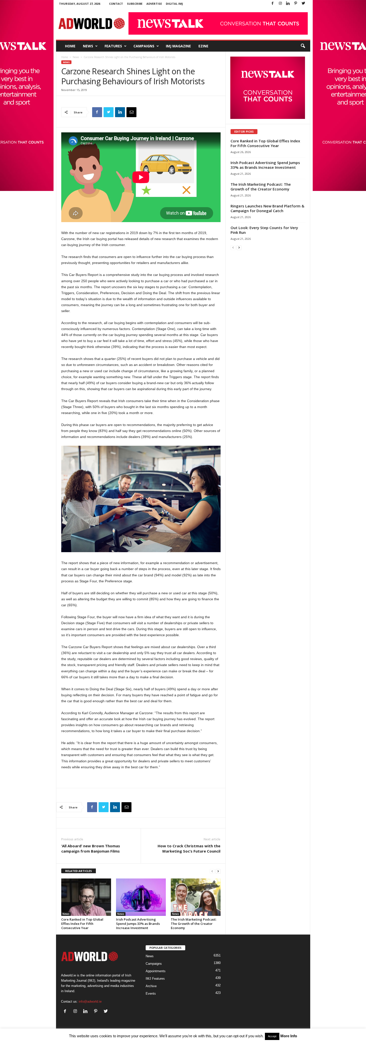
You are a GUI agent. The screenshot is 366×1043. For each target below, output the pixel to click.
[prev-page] (212, 871)
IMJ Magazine (178, 46)
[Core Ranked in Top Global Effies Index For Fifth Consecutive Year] (86, 897)
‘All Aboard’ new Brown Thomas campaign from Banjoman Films (90, 848)
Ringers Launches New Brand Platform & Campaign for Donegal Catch (267, 208)
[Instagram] (280, 3)
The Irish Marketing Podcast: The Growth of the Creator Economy (193, 923)
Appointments (156, 971)
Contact (116, 3)
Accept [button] (272, 1036)
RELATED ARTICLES (78, 871)
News (88, 46)
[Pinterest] (296, 3)
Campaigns (143, 46)
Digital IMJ (174, 3)
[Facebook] (273, 3)
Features (113, 46)
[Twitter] (303, 3)
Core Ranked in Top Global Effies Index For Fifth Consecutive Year (82, 923)
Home (70, 46)
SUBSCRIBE (134, 3)
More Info (288, 1036)
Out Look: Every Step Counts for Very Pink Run (264, 230)
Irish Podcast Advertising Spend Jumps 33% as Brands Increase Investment (138, 923)
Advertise (154, 3)
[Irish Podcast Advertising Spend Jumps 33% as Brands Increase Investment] (141, 897)
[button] (302, 46)
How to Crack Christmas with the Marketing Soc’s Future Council (189, 848)
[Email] (131, 112)
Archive (151, 986)
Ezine (203, 46)
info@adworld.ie (90, 1001)
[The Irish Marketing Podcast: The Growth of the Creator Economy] (196, 897)
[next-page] (218, 871)
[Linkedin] (288, 3)
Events (151, 993)
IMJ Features (155, 978)
